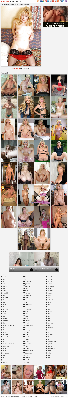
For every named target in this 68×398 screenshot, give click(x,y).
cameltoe (5, 320)
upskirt (49, 344)
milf (26, 327)
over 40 (27, 362)
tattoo (49, 330)
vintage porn (51, 348)
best (3, 295)
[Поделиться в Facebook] (41, 1)
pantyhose (50, 286)
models (27, 332)
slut (48, 320)
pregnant (50, 290)
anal (3, 279)
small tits (50, 323)
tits (48, 339)
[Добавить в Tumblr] (61, 1)
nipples (27, 341)
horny (26, 300)
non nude (28, 344)
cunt (3, 339)
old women (28, 353)
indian (27, 307)
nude (26, 346)
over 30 (27, 360)
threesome (50, 334)
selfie (49, 304)
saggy (49, 302)
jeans (26, 311)
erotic (4, 350)
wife (48, 355)
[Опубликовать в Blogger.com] (38, 1)
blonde (4, 307)
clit (3, 327)
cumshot (5, 337)
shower (49, 314)
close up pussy (6, 330)
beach (4, 290)
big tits (4, 300)
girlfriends (28, 281)
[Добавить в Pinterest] (53, 1)
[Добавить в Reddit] (56, 1)
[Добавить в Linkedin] (48, 1)
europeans (5, 353)
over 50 (49, 277)
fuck (26, 277)
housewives (28, 304)
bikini (4, 302)
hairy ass (27, 293)
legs (26, 318)
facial (4, 355)
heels (26, 297)
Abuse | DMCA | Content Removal (10, 396)
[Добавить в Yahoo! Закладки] (66, 1)
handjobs (28, 295)
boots (4, 314)
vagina (49, 346)
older (26, 355)
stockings (50, 327)
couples (4, 332)
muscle (27, 337)
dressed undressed (8, 344)
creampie (5, 334)
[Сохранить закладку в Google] (43, 1)
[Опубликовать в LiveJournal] (51, 1)
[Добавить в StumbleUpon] (58, 1)
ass (3, 284)
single (49, 316)
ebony (4, 348)
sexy (48, 309)
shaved (49, 311)
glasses (27, 284)
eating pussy (6, 346)
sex (48, 307)
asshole (4, 286)
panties (49, 284)
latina (26, 316)
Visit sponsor (26, 68)
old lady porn (29, 350)
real (48, 297)
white (49, 353)
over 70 (49, 281)
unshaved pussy (52, 341)
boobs (4, 311)
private (49, 293)
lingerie (27, 323)
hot (26, 302)
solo (48, 325)
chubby (4, 323)
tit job (49, 337)
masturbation (29, 325)
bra (3, 316)
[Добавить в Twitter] (63, 1)
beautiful (5, 293)
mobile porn (28, 330)
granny (27, 288)
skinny (49, 318)
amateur (4, 277)
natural (27, 339)
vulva (49, 350)
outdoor (27, 357)
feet (3, 360)
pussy (49, 295)
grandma (27, 286)
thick (48, 332)
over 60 (49, 279)
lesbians (27, 320)
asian (4, 281)
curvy (4, 341)
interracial (28, 309)
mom (26, 334)
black (4, 304)
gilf (26, 279)
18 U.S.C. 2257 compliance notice (28, 396)
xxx (48, 357)
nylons (27, 348)
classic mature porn (8, 325)
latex (26, 314)
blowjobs (5, 309)
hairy (26, 290)
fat (3, 357)
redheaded (50, 300)
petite (49, 288)
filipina (4, 362)
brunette (4, 318)
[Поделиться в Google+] (46, 1)
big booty (5, 297)
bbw (3, 288)
